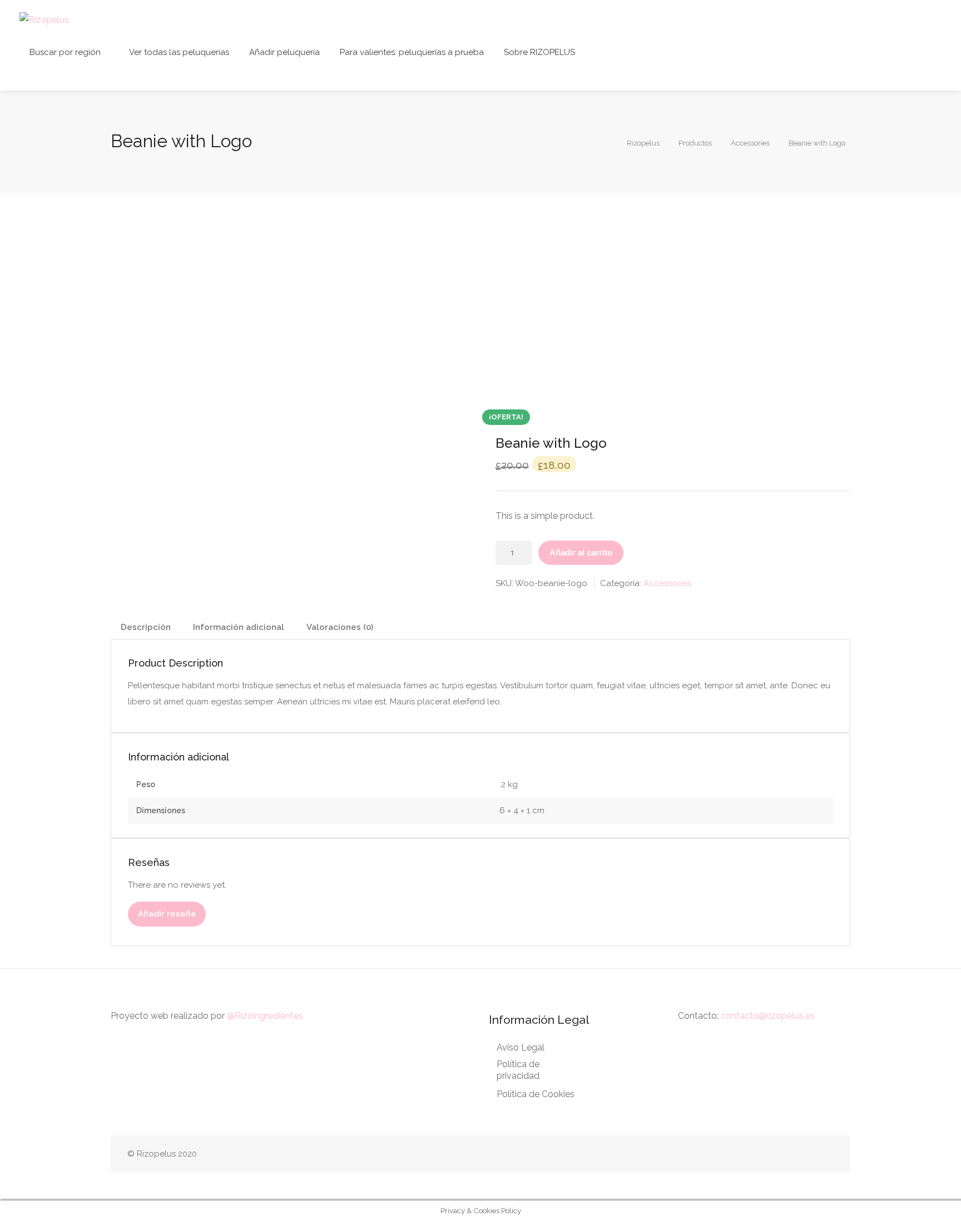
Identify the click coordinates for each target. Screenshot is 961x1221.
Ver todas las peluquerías (179, 52)
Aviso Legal (520, 1047)
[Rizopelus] (44, 19)
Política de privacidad (518, 1070)
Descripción (146, 627)
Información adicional (238, 627)
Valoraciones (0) (339, 627)
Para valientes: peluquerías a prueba (412, 52)
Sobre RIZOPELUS (539, 52)
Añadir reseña (167, 914)
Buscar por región (65, 52)
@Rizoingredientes (265, 1015)
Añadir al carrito (580, 552)
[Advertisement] (480, 301)
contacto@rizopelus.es (768, 1015)
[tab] (146, 627)
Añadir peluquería (284, 52)
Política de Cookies (535, 1094)
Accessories (667, 583)
